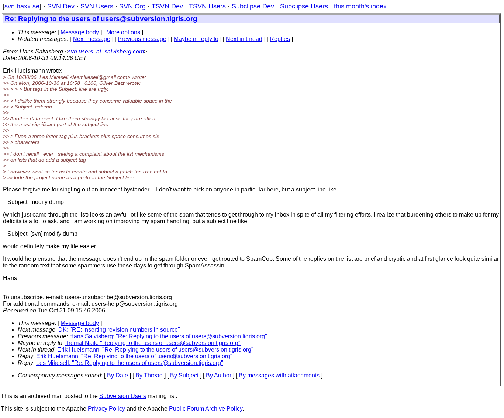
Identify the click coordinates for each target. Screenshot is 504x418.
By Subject (184, 375)
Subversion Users (122, 396)
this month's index (360, 6)
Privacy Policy (106, 408)
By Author (218, 375)
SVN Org (132, 6)
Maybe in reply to (196, 39)
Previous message (142, 39)
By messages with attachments (279, 375)
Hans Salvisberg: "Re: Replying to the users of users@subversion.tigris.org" (168, 336)
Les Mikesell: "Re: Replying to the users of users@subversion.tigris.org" (129, 363)
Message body (80, 32)
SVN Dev (61, 6)
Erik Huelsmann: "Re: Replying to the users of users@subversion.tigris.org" (155, 349)
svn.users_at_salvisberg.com (106, 51)
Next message (91, 39)
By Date (117, 375)
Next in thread (244, 39)
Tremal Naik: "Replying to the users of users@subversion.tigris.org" (153, 343)
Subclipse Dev (253, 6)
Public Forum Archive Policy (205, 408)
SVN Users (96, 6)
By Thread (149, 375)
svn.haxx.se (21, 6)
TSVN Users (207, 6)
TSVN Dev (167, 6)
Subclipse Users (304, 6)
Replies (280, 39)
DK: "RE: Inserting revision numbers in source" (119, 330)
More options (123, 32)
